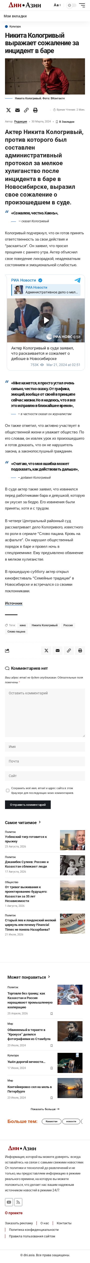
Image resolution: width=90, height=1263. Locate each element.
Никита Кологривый (45, 625)
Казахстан (52, 1121)
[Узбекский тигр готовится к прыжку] (72, 840)
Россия (68, 625)
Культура (15, 26)
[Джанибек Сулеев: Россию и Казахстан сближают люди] (72, 865)
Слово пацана (16, 631)
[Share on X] (8, 110)
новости (71, 1121)
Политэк (10, 832)
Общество (11, 882)
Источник (13, 603)
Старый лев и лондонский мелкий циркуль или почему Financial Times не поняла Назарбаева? (30, 924)
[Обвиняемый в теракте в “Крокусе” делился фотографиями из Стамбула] (70, 1031)
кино (23, 625)
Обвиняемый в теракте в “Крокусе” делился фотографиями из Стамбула (29, 1034)
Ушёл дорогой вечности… (27, 1062)
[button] (47, 5)
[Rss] (18, 1202)
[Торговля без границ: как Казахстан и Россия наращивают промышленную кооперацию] (70, 995)
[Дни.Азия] (24, 5)
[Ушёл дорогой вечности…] (70, 1063)
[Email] (17, 110)
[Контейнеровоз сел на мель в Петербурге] (70, 1088)
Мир (10, 1023)
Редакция (20, 121)
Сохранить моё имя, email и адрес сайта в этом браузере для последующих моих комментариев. (42, 790)
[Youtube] (9, 1202)
